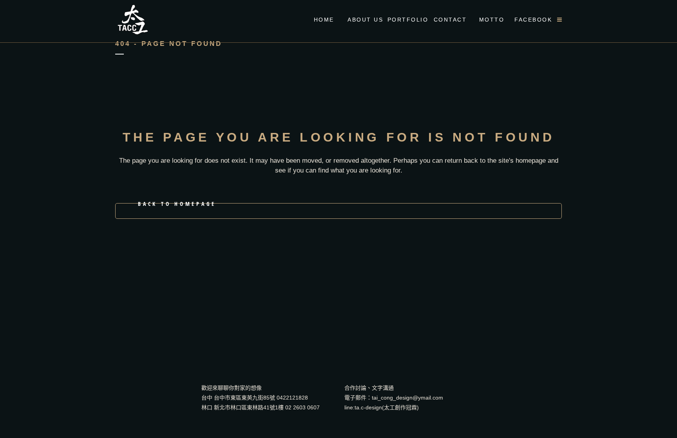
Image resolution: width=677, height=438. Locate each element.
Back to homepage (177, 205)
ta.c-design (368, 407)
